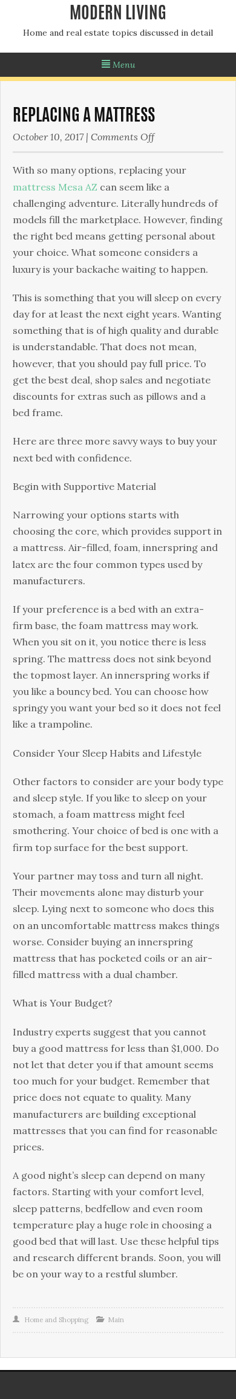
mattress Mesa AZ (55, 187)
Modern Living (118, 14)
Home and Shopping (56, 1320)
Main (116, 1320)
